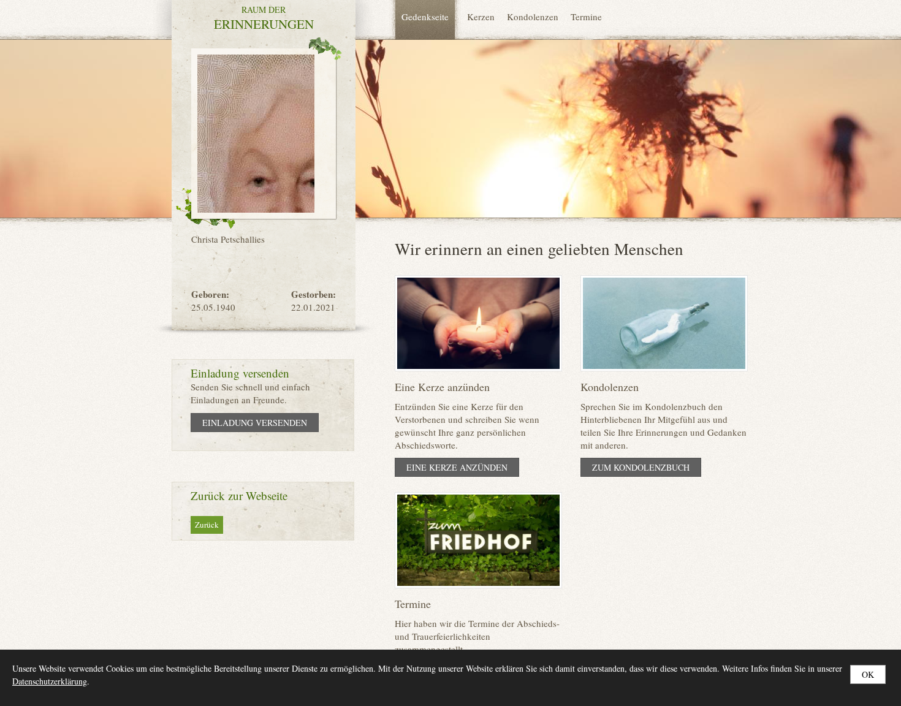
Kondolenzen (532, 16)
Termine (586, 16)
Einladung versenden (254, 422)
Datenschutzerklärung (49, 681)
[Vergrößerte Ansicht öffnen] (255, 132)
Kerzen (481, 16)
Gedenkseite (425, 16)
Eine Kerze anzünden (457, 467)
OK (868, 674)
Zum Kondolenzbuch (641, 467)
